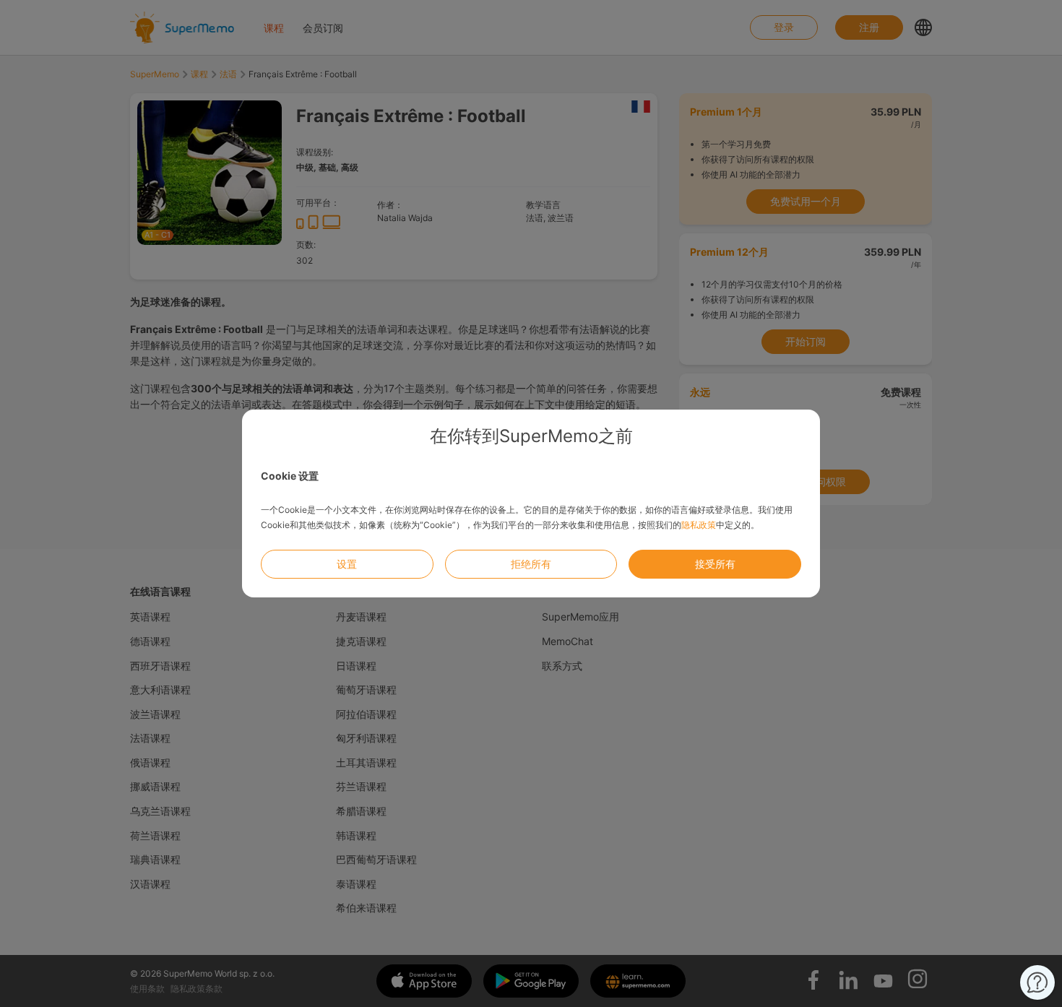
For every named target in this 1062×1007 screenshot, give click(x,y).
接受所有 (715, 564)
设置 (347, 564)
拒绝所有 (531, 564)
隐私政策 (698, 524)
